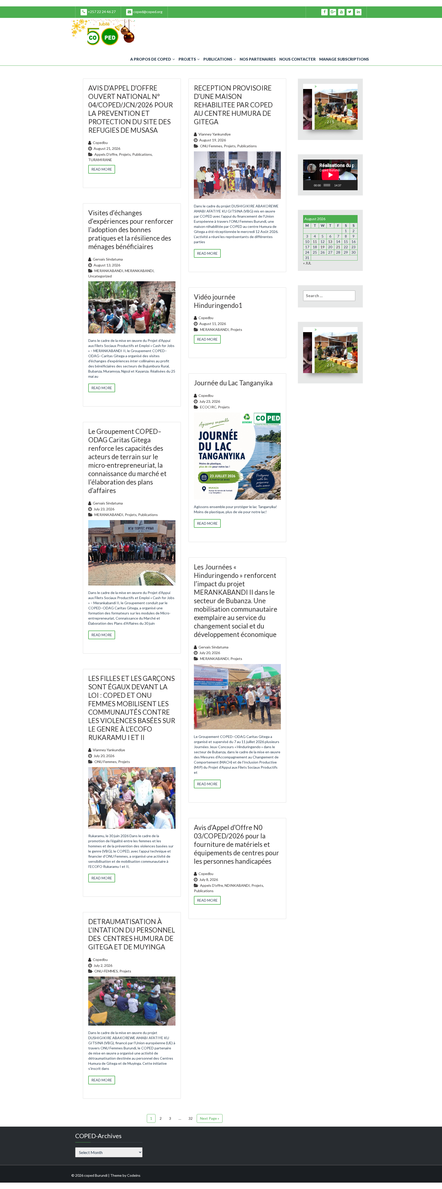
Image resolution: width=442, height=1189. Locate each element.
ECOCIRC (208, 407)
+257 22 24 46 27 (101, 11)
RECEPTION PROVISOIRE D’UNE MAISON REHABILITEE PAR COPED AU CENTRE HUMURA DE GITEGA (233, 105)
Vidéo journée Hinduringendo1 (218, 301)
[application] (330, 175)
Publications (217, 59)
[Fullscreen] (352, 185)
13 (330, 241)
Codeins (133, 1175)
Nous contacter (297, 59)
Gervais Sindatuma (108, 259)
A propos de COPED (150, 59)
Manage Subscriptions (344, 59)
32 (191, 1118)
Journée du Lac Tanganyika (233, 383)
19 (323, 247)
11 (315, 241)
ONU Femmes (211, 146)
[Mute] (345, 185)
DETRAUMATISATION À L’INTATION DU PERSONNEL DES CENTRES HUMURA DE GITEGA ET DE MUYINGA (131, 934)
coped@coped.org (147, 11)
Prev (306, 107)
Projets (187, 59)
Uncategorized (100, 276)
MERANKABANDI (108, 270)
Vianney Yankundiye (214, 134)
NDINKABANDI (237, 885)
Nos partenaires (258, 59)
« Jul (307, 263)
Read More (101, 169)
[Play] (309, 185)
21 (338, 247)
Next (354, 107)
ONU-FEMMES (106, 971)
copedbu (100, 142)
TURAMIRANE (100, 160)
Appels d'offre (105, 154)
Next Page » (209, 1118)
